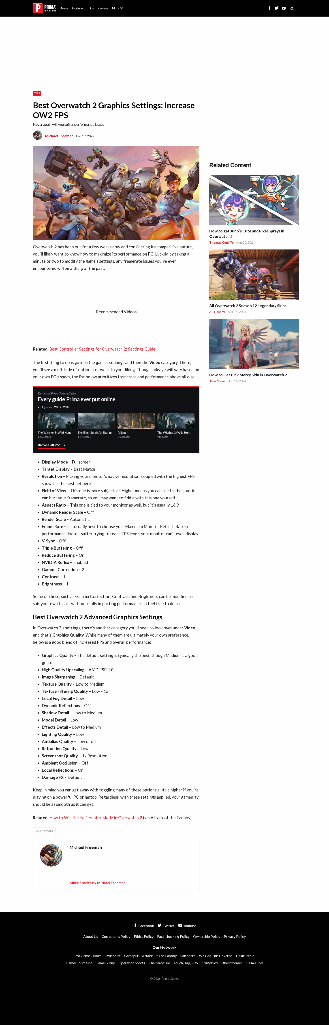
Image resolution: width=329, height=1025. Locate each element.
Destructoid (245, 955)
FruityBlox (210, 963)
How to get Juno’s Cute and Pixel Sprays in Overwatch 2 (246, 234)
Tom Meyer (217, 381)
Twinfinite (113, 955)
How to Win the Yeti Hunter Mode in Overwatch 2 (95, 817)
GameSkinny (105, 963)
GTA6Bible (254, 963)
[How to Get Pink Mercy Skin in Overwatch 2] (254, 345)
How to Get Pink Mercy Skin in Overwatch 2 (248, 375)
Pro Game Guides (88, 955)
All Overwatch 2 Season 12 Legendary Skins (247, 305)
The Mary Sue (159, 963)
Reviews (103, 8)
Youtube (189, 925)
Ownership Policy (206, 936)
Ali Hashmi (217, 312)
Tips (91, 8)
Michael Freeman (59, 136)
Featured (78, 8)
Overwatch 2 (44, 830)
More (120, 10)
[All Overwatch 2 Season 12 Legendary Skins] (254, 275)
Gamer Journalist (79, 963)
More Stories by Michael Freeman (98, 882)
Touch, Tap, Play (185, 963)
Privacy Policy (235, 936)
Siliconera (187, 955)
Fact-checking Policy (173, 936)
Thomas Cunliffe (221, 242)
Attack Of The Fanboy (159, 955)
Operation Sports (131, 963)
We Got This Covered (215, 955)
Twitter (168, 925)
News (64, 8)
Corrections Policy (116, 936)
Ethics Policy (144, 936)
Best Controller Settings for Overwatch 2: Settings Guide (102, 349)
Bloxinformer (232, 963)
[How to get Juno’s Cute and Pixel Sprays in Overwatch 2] (254, 201)
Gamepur (131, 955)
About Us (118, 5)
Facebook (146, 925)
